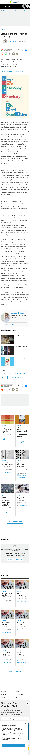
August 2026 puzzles (7, 594)
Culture (3, 29)
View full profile (10, 324)
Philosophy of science (16, 377)
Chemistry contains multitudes (21, 499)
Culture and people (20, 373)
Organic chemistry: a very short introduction (6, 430)
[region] (14, 738)
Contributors (20, 694)
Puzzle (4, 460)
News (3, 495)
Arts (3, 373)
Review (4, 425)
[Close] (25, 723)
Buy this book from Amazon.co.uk (12, 71)
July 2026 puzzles (20, 594)
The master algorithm (22, 358)
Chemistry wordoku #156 (7, 463)
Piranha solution (20, 336)
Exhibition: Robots (21, 346)
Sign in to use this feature (21, 46)
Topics (3, 697)
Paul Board (23, 477)
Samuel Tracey (12, 41)
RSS (17, 697)
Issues (17, 691)
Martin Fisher (5, 438)
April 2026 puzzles (6, 653)
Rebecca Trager (6, 511)
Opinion (19, 495)
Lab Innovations (6, 471)
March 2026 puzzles (21, 653)
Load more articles (15, 522)
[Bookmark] (17, 53)
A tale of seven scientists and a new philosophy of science (22, 432)
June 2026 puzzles (6, 624)
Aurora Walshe (20, 442)
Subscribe (3, 691)
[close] (28, 46)
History (4, 377)
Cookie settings (14, 750)
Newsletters (6, 11)
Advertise (3, 694)
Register (19, 559)
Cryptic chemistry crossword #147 (20, 465)
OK (14, 745)
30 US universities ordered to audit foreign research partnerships (7, 501)
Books (10, 373)
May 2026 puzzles (20, 624)
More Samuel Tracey (9, 330)
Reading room (19, 11)
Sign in (10, 559)
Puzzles (26, 11)
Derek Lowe (23, 506)
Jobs (12, 11)
